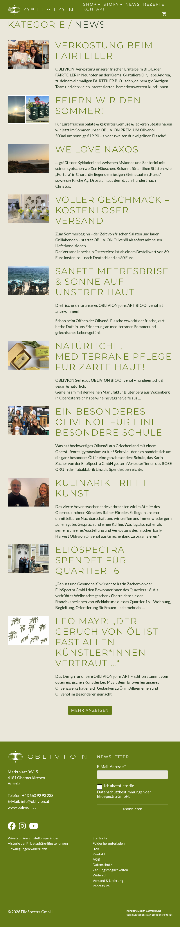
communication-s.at (137, 914)
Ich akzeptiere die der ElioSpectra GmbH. (124, 790)
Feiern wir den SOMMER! (98, 105)
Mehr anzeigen (90, 710)
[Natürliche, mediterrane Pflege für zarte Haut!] (28, 355)
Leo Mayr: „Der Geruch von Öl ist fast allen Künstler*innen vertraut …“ (106, 642)
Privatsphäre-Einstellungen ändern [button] (34, 838)
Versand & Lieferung (108, 880)
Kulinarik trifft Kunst (101, 488)
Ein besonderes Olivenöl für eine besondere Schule (109, 422)
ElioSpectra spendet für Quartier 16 (91, 560)
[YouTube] (33, 826)
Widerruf (99, 875)
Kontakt (99, 854)
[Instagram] (22, 826)
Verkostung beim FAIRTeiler (104, 50)
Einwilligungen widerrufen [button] (27, 849)
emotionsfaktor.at (162, 914)
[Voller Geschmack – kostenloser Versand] (28, 208)
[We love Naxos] (28, 158)
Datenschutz (102, 864)
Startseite (100, 838)
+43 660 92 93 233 (37, 795)
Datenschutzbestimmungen (121, 791)
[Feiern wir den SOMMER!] (28, 109)
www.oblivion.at (22, 807)
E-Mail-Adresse (111, 766)
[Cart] (167, 14)
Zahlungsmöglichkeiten (110, 870)
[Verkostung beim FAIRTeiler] (28, 54)
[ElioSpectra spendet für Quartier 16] (28, 558)
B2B (96, 849)
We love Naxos (97, 149)
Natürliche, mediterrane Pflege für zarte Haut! (113, 356)
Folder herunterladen (109, 843)
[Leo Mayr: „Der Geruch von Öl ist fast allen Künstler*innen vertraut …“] (28, 630)
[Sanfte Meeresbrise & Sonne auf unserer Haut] (28, 280)
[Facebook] (12, 826)
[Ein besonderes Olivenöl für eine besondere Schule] (28, 420)
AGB (96, 859)
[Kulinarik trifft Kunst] (28, 492)
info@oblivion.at (35, 801)
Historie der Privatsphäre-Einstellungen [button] (38, 843)
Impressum (101, 886)
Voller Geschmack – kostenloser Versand (112, 210)
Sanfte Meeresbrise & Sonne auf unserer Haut (112, 281)
